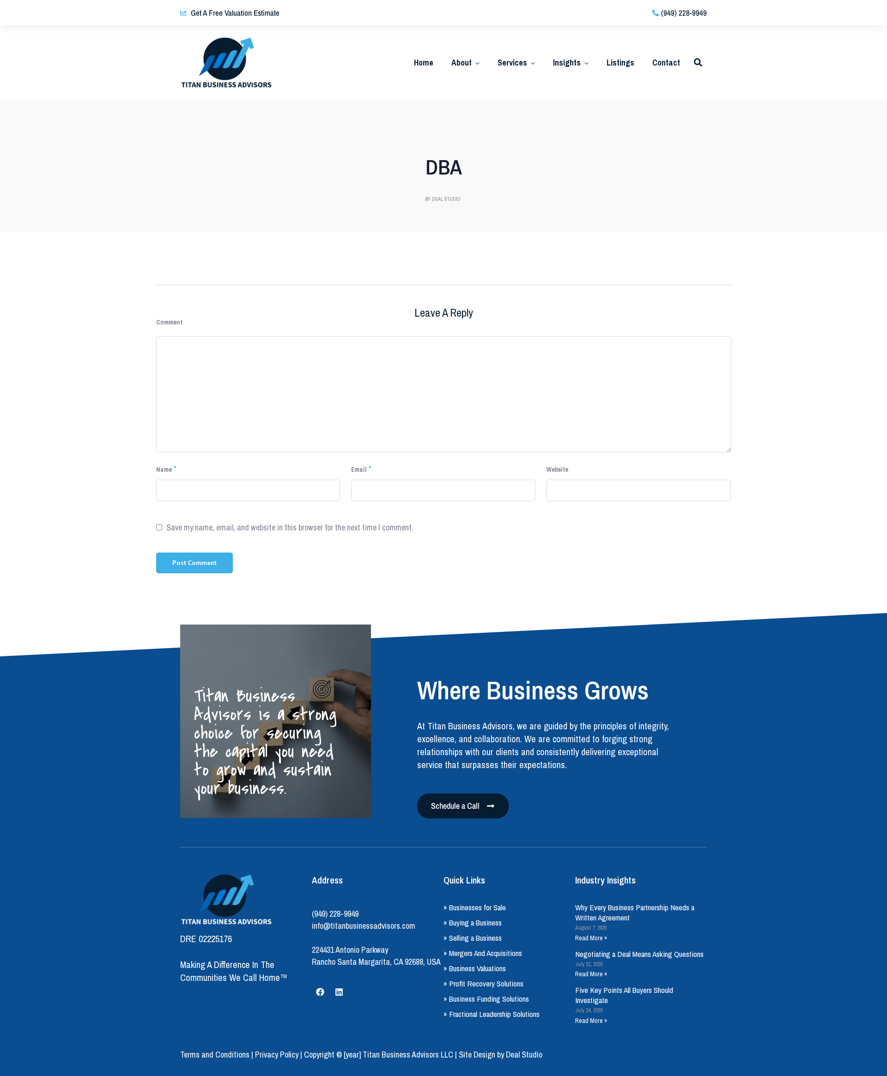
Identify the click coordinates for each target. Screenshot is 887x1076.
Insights (567, 62)
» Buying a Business (473, 922)
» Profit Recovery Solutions (483, 983)
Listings (620, 62)
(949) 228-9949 (335, 914)
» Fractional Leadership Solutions (492, 1014)
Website (557, 469)
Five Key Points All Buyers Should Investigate (624, 995)
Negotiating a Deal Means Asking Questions (639, 954)
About (461, 62)
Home (423, 62)
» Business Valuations (475, 968)
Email (359, 469)
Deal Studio (524, 1054)
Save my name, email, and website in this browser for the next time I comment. (289, 527)
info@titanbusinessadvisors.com (363, 926)
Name (164, 469)
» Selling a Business (473, 937)
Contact (666, 62)
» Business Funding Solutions (486, 998)
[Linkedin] (339, 992)
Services (512, 62)
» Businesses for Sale (475, 907)
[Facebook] (320, 992)
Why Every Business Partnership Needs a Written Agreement (634, 912)
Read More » (591, 938)
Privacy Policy (276, 1054)
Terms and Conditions (214, 1054)
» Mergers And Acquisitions (483, 953)
